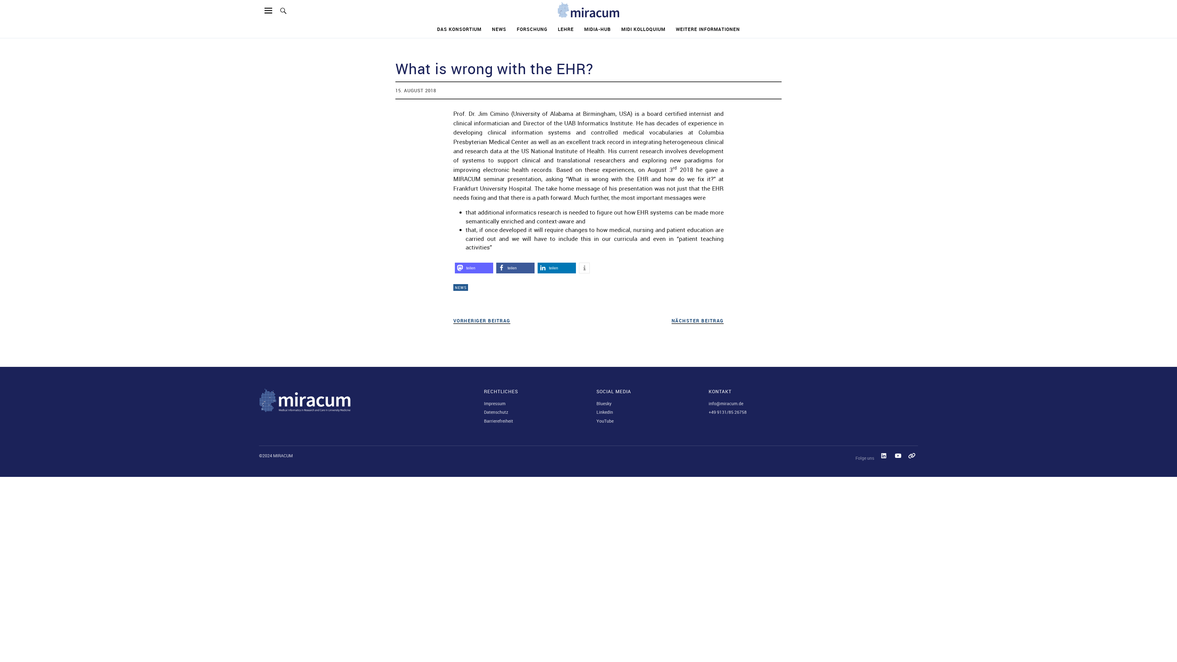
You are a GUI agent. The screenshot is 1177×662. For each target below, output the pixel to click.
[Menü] (268, 11)
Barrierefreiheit (498, 421)
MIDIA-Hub (597, 29)
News (499, 29)
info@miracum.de (726, 403)
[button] (474, 268)
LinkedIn (604, 412)
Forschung (532, 29)
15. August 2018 (415, 90)
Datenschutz (496, 412)
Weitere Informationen (708, 29)
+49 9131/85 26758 (728, 412)
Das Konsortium (459, 29)
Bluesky (603, 403)
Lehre (566, 29)
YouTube (605, 421)
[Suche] (283, 11)
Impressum (494, 403)
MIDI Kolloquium (643, 29)
